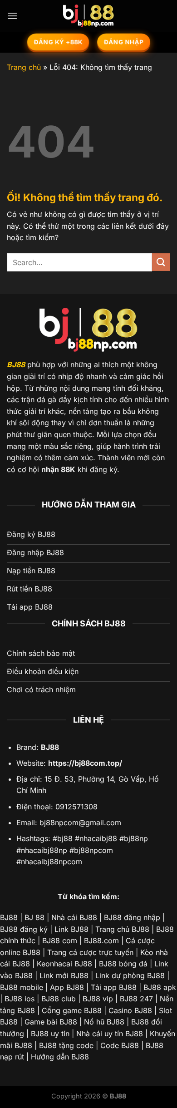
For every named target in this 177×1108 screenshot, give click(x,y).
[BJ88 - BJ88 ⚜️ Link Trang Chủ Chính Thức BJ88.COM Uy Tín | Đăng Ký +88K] (88, 16)
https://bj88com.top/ (85, 763)
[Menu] (12, 16)
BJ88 (16, 364)
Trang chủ (24, 67)
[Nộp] (161, 262)
